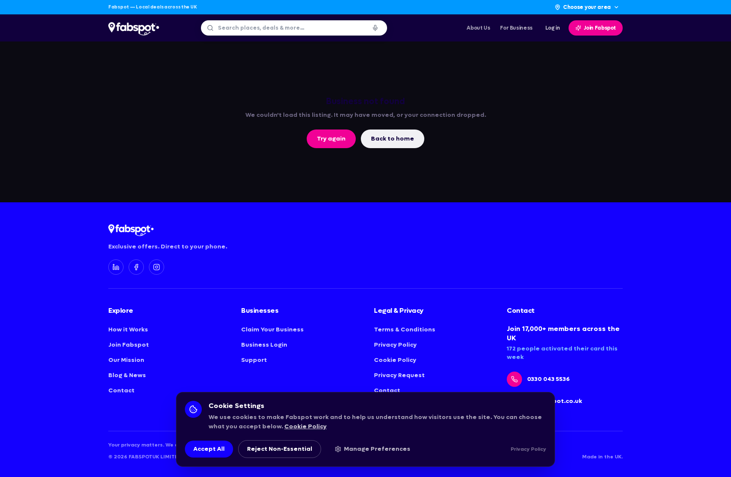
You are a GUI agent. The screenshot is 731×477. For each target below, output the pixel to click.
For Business (516, 28)
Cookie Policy (395, 360)
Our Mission (126, 360)
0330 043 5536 (548, 379)
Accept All (209, 449)
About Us (478, 28)
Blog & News (127, 375)
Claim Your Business (272, 329)
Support (254, 360)
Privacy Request (399, 375)
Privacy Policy (395, 345)
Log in (552, 28)
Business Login (264, 345)
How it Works (128, 329)
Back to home (392, 139)
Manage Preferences (377, 449)
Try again (331, 139)
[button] (375, 28)
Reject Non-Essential (279, 449)
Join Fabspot (600, 28)
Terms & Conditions (404, 329)
